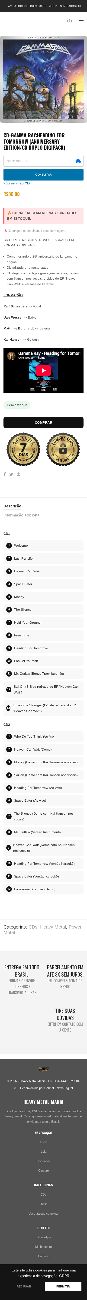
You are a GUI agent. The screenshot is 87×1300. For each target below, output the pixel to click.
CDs (33, 926)
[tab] (43, 506)
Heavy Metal (53, 926)
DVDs (44, 1204)
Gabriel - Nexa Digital (58, 1088)
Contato (43, 1170)
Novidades (43, 1161)
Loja (43, 1151)
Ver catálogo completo (43, 1213)
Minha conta (43, 1246)
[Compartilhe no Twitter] (11, 474)
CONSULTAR (43, 175)
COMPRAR (43, 422)
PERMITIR (63, 1286)
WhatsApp (44, 1237)
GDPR (64, 1276)
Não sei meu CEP (17, 183)
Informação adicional (21, 515)
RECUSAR (24, 1286)
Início (43, 1142)
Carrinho (43, 1256)
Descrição (12, 506)
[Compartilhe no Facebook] (4, 474)
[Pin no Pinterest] (19, 474)
